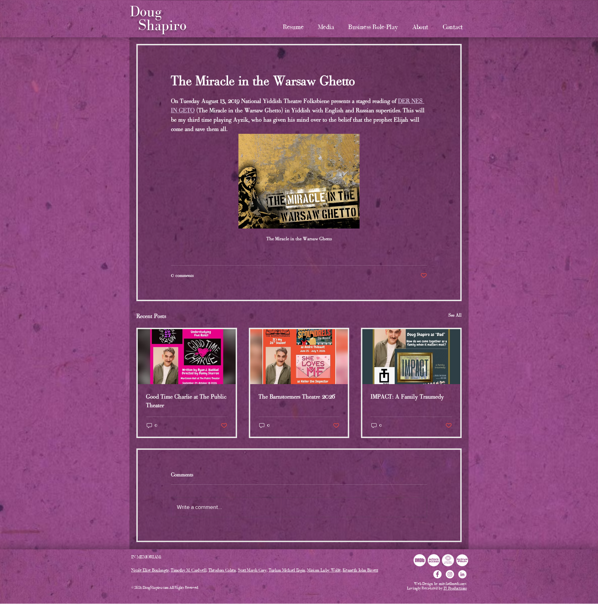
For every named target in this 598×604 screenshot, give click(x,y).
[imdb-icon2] (420, 560)
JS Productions (455, 588)
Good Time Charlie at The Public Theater (186, 400)
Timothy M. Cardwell (188, 570)
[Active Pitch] (462, 560)
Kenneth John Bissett (360, 570)
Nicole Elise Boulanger (150, 570)
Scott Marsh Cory (252, 570)
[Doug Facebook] (437, 574)
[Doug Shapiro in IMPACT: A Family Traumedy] (411, 356)
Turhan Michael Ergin (287, 570)
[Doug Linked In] (462, 574)
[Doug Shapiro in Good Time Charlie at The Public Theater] (187, 356)
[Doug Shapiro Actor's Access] (434, 560)
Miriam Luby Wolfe (324, 570)
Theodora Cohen (222, 570)
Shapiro (162, 25)
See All (455, 315)
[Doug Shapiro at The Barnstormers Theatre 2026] (299, 356)
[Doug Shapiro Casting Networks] (448, 560)
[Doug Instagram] (450, 574)
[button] (326, 26)
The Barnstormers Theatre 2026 (297, 396)
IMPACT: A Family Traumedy (407, 396)
